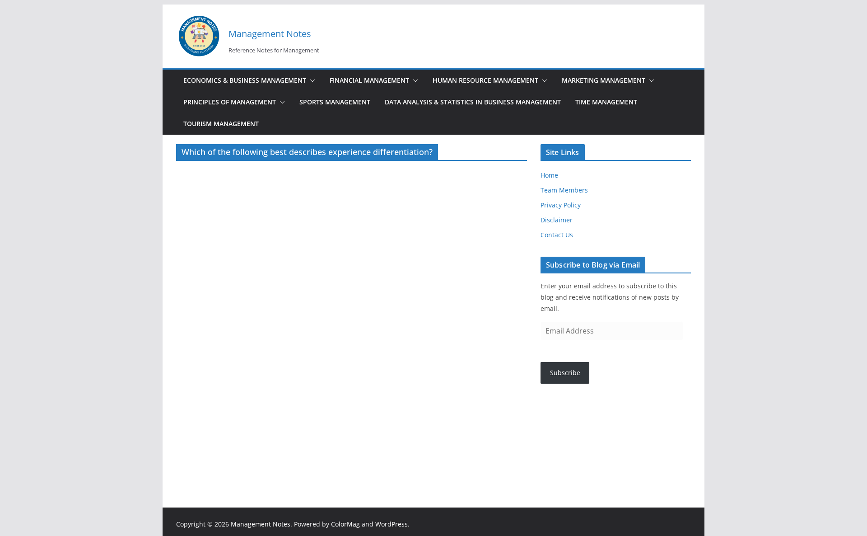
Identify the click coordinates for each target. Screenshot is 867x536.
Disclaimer (557, 220)
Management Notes (269, 34)
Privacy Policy (561, 205)
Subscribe (565, 372)
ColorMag (345, 524)
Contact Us (557, 234)
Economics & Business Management (244, 80)
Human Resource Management (485, 80)
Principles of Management (229, 102)
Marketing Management (603, 80)
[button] (310, 80)
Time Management (606, 102)
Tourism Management (221, 123)
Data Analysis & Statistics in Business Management (473, 102)
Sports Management (334, 102)
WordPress (391, 524)
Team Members (564, 190)
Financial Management (369, 80)
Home (549, 175)
